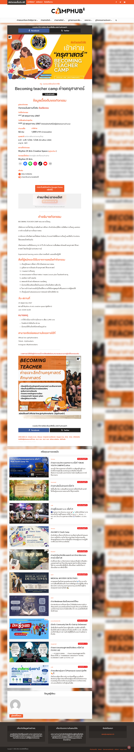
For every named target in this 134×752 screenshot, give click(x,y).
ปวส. (71, 437)
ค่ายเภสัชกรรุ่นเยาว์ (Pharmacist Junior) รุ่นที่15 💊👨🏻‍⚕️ (68, 672)
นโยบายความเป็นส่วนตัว (108, 749)
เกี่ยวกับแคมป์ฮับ (93, 749)
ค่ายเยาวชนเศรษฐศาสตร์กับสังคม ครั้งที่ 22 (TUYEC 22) (67, 649)
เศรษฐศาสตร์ (53, 644)
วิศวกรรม (53, 459)
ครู (41, 84)
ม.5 (45, 439)
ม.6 (48, 439)
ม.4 (41, 439)
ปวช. (67, 437)
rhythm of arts (33, 437)
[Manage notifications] (129, 747)
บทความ (88, 20)
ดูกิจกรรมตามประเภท (103, 20)
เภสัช (52, 505)
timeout (40, 437)
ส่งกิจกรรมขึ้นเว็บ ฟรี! (16, 2)
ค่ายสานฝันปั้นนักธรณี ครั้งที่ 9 (62, 486)
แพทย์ (52, 575)
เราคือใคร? (31, 2)
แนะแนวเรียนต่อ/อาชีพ (51, 84)
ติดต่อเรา (100, 749)
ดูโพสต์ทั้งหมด (16, 715)
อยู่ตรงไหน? (52, 151)
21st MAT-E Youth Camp (60, 532)
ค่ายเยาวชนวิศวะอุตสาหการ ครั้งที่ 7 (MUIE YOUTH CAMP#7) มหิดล (67, 464)
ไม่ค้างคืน (63, 439)
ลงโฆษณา (39, 2)
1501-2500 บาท (23, 437)
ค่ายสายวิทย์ (45, 20)
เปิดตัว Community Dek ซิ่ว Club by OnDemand (68, 624)
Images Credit (123, 749)
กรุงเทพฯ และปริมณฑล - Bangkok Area (54, 437)
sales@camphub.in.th (107, 734)
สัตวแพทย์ (53, 552)
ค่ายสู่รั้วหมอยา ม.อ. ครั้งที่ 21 (62, 509)
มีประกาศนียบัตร (55, 439)
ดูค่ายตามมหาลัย (74, 20)
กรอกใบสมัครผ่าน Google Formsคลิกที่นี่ (50, 188)
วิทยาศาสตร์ (53, 482)
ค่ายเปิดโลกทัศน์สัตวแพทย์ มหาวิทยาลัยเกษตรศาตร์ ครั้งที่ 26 (68, 557)
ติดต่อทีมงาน (48, 2)
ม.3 (38, 439)
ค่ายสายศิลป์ (58, 20)
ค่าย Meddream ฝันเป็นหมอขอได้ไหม (64, 601)
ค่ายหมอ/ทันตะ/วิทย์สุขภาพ (26, 20)
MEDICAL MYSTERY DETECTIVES (64, 578)
